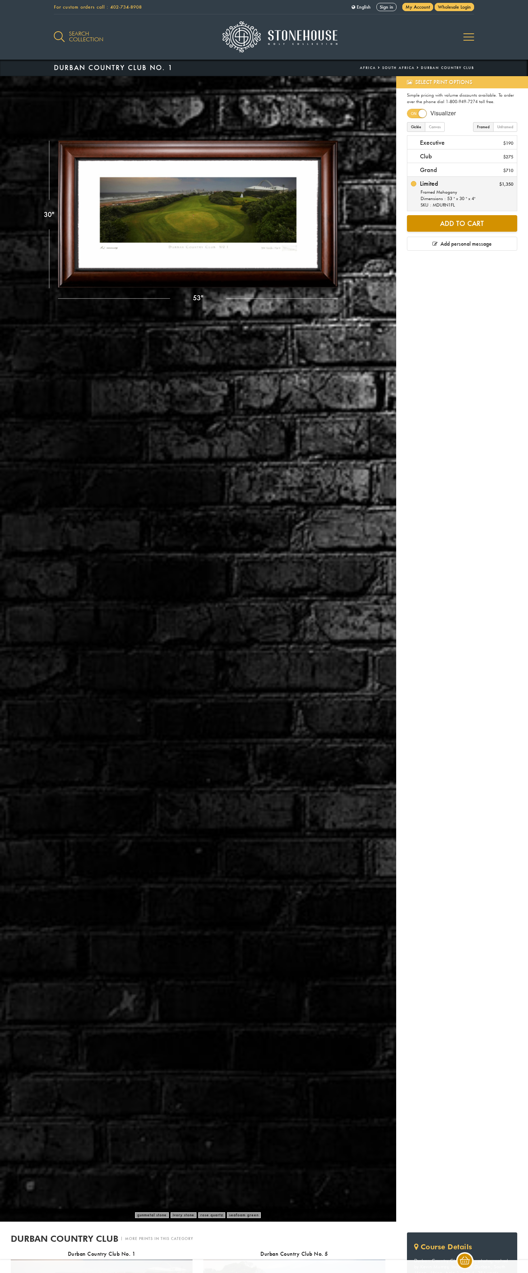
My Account (418, 7)
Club (466, 156)
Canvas (435, 127)
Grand (466, 169)
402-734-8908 (126, 7)
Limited (466, 194)
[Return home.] (264, 37)
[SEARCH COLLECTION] (59, 32)
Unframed (505, 127)
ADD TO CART (462, 223)
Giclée (416, 127)
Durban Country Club (447, 68)
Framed (483, 127)
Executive (466, 142)
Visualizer (443, 113)
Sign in (386, 7)
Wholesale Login (454, 7)
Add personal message (464, 243)
